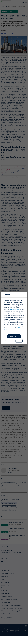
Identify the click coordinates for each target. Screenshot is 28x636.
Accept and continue (14, 336)
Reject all (19, 341)
